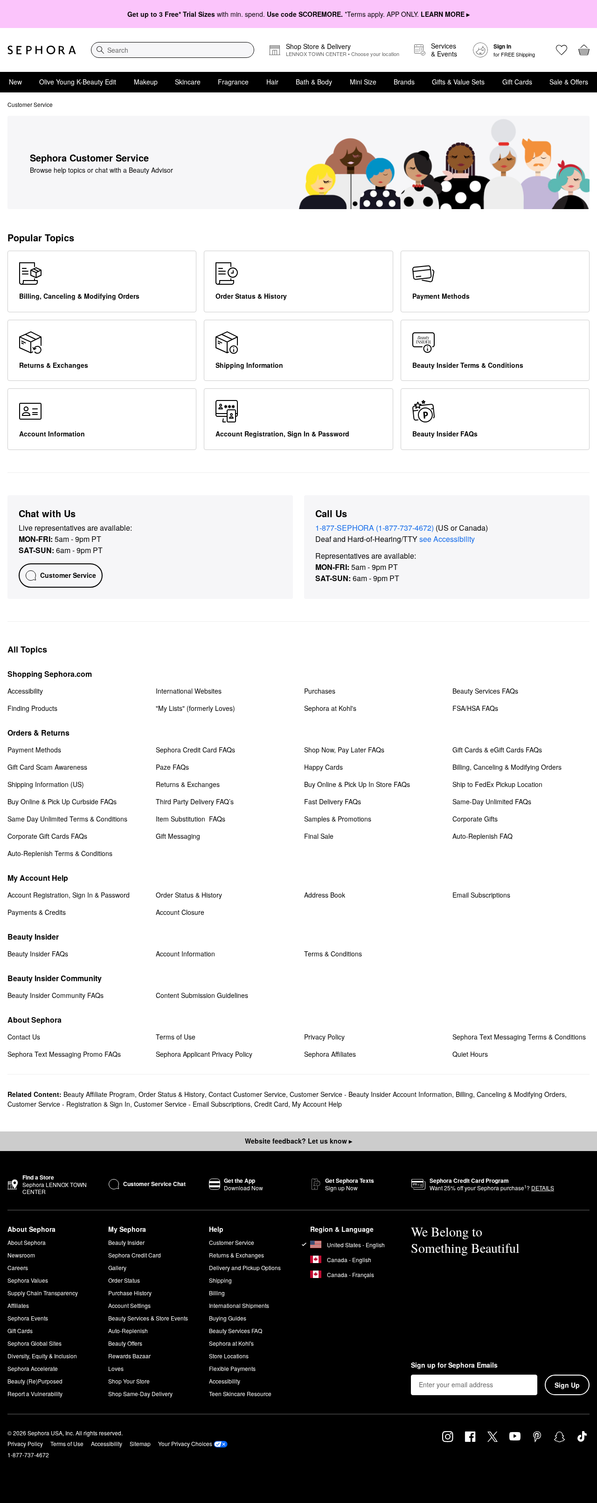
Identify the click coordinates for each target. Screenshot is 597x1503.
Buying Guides (227, 1318)
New (15, 81)
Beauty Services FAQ (235, 1330)
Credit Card (271, 1104)
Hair (272, 81)
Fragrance (233, 81)
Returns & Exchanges (236, 1255)
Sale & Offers (568, 81)
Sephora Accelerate (32, 1368)
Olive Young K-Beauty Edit (77, 81)
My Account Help (317, 1104)
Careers (17, 1267)
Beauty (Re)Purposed (34, 1381)
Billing (217, 1293)
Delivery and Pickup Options (245, 1267)
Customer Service (231, 1242)
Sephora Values (27, 1280)
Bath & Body (314, 81)
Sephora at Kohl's (231, 1343)
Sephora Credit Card (134, 1255)
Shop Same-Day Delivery (140, 1394)
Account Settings (129, 1305)
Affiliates (18, 1305)
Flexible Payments (232, 1368)
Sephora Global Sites (34, 1343)
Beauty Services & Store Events (148, 1318)
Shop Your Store (129, 1381)
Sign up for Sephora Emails (454, 1365)
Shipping (220, 1280)
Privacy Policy (25, 1443)
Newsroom (21, 1255)
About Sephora (26, 1242)
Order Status (124, 1280)
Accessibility (224, 1381)
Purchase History (130, 1293)
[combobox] (172, 50)
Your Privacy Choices (185, 1443)
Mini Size (363, 81)
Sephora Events (27, 1318)
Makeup (146, 81)
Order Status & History (172, 1094)
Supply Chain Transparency (42, 1293)
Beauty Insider (126, 1242)
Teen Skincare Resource (240, 1394)
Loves (116, 1368)
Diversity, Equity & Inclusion (42, 1356)
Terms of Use (66, 1443)
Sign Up (567, 1385)
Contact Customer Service (247, 1094)
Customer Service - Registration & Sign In (68, 1104)
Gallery (117, 1267)
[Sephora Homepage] (41, 50)
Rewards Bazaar (129, 1356)
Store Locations (229, 1356)
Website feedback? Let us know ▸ (298, 1140)
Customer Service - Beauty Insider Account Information (371, 1094)
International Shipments (239, 1305)
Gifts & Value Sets (458, 81)
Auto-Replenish (128, 1330)
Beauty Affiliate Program (99, 1094)
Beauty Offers (125, 1343)
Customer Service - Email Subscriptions (192, 1104)
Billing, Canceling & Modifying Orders (510, 1094)
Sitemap (140, 1443)
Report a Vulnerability (34, 1394)
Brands (404, 81)
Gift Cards (517, 81)
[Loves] (561, 49)
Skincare (188, 81)
